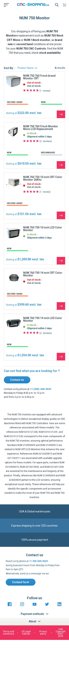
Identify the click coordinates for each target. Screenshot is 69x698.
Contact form (20, 582)
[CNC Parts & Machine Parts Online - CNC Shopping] (33, 4)
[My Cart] (65, 4)
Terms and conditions (8, 632)
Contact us (17, 379)
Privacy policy (43, 632)
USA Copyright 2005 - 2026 (61, 632)
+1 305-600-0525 (38, 561)
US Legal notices (26, 632)
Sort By (8, 68)
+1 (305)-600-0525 (40, 389)
